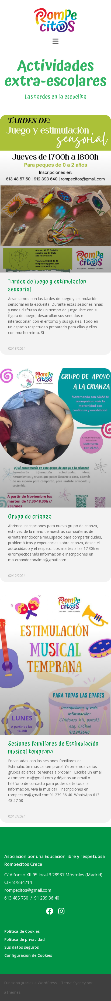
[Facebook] (49, 911)
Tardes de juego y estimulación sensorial (47, 285)
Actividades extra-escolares (55, 74)
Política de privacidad (24, 939)
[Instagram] (61, 911)
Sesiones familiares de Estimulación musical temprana (53, 747)
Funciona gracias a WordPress (30, 982)
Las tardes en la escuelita (55, 96)
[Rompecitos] (55, 19)
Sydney (79, 982)
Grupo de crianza (30, 516)
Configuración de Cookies (28, 955)
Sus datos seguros (21, 947)
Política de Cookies (22, 931)
